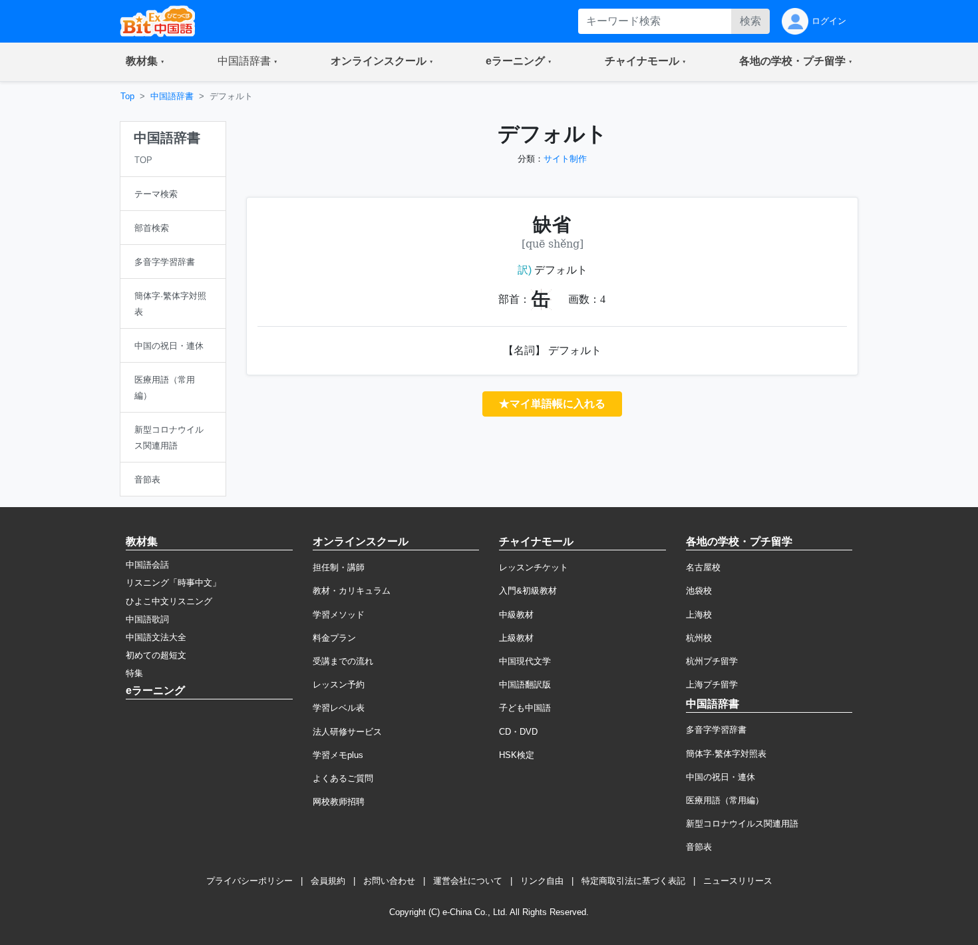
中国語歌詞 (147, 619)
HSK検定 (516, 755)
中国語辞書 (172, 96)
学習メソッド (339, 615)
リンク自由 (542, 881)
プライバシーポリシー (249, 881)
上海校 (699, 615)
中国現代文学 (525, 661)
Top (127, 96)
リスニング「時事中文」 (173, 583)
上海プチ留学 (712, 684)
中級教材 (516, 615)
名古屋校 (703, 567)
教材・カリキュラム (352, 591)
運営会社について (467, 881)
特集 (134, 673)
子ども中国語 (525, 708)
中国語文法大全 (156, 637)
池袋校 (699, 591)
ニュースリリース (737, 881)
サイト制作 (565, 159)
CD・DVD (518, 732)
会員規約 (328, 881)
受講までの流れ (343, 661)
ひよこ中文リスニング (169, 601)
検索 (750, 21)
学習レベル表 (339, 708)
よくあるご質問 (343, 778)
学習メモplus (338, 755)
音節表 (699, 847)
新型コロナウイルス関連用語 (742, 824)
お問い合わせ (389, 881)
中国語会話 (147, 565)
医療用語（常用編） (725, 800)
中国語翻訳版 (525, 684)
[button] (145, 62)
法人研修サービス (347, 732)
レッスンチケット (533, 567)
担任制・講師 (339, 567)
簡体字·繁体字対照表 (726, 754)
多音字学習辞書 (716, 730)
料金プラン (334, 638)
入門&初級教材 (528, 591)
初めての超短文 (156, 655)
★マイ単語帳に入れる (552, 403)
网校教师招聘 (339, 802)
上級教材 (516, 638)
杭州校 (699, 638)
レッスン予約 (339, 684)
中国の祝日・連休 (720, 777)
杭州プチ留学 (712, 661)
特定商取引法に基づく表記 (633, 881)
